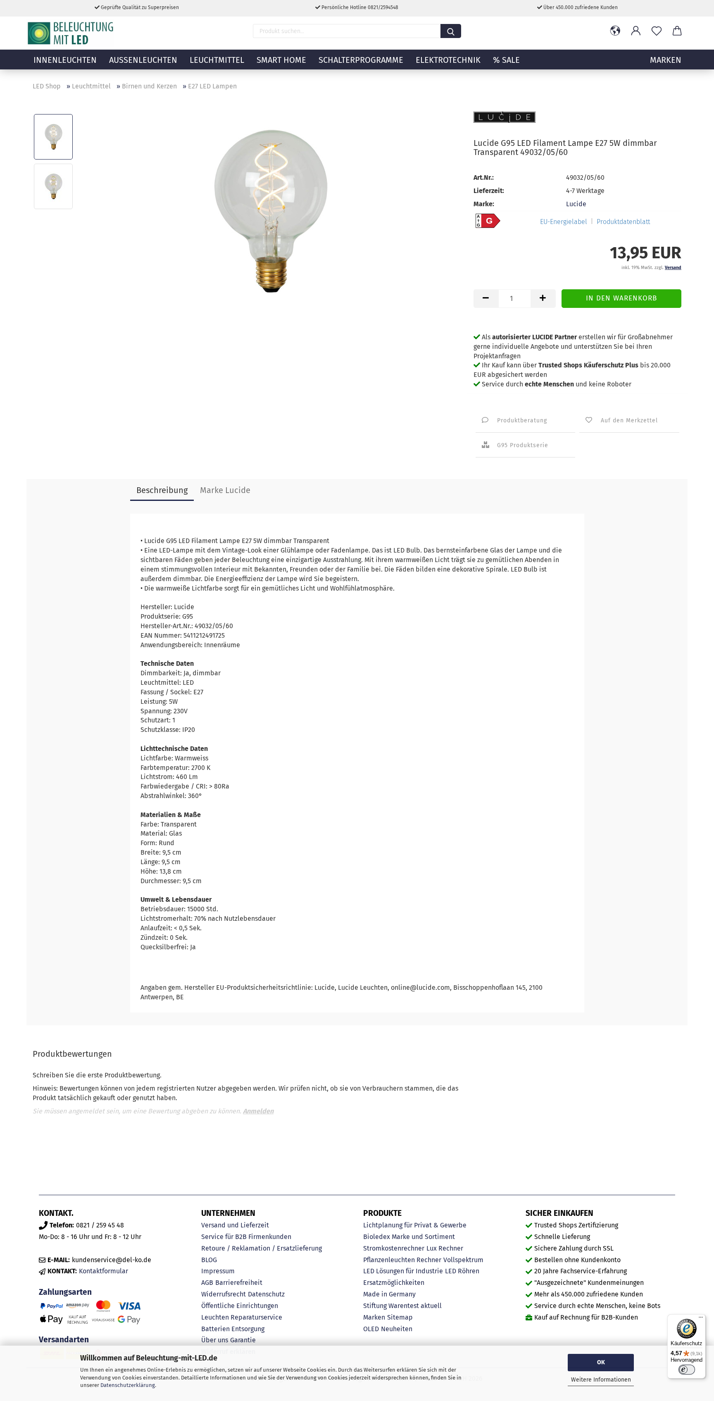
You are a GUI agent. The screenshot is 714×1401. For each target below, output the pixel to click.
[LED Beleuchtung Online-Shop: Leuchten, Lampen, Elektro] (71, 33)
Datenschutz (266, 1294)
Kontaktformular (103, 1271)
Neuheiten (396, 1329)
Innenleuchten (65, 60)
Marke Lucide (225, 490)
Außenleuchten (143, 60)
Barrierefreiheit (238, 1283)
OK (601, 1362)
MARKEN (665, 60)
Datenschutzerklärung (127, 1385)
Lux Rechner (444, 1248)
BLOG (209, 1260)
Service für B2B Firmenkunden (246, 1237)
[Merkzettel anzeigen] (656, 31)
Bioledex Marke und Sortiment (409, 1237)
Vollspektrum (463, 1260)
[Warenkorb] (677, 31)
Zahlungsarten (65, 1292)
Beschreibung (162, 490)
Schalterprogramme (361, 60)
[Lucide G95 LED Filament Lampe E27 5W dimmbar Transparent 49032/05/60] (271, 210)
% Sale (506, 60)
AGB (207, 1283)
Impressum (218, 1271)
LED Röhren (462, 1271)
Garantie (243, 1340)
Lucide (576, 204)
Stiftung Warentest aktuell (402, 1306)
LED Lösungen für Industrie (403, 1271)
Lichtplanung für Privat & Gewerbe (414, 1225)
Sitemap (400, 1317)
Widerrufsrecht (223, 1294)
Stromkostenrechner (393, 1248)
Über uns (214, 1340)
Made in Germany (389, 1294)
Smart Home (281, 60)
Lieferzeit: (489, 191)
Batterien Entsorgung (232, 1329)
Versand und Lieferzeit (235, 1225)
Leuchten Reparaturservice (241, 1317)
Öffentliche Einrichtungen (239, 1306)
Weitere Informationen (601, 1379)
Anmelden (258, 1111)
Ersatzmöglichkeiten (393, 1283)
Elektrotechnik (448, 60)
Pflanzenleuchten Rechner (402, 1260)
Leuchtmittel (217, 60)
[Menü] (701, 1319)
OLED (371, 1329)
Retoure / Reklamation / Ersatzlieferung (261, 1248)
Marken (374, 1317)
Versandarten (64, 1339)
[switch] (686, 1370)
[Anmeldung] (636, 31)
